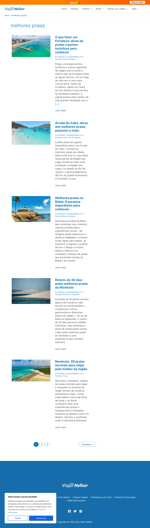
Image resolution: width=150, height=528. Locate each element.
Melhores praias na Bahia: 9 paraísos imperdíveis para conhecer (69, 203)
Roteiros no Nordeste (71, 294)
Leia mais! (60, 110)
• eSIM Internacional (75, 500)
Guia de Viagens (69, 59)
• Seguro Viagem (80, 497)
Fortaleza (58, 59)
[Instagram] (80, 511)
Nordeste (58, 294)
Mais (134, 9)
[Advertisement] (124, 66)
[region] (30, 508)
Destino (86, 9)
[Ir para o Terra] (75, 2)
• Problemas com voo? (100, 497)
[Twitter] (75, 511)
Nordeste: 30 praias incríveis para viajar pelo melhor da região (71, 365)
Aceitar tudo (41, 518)
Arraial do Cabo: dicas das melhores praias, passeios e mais (71, 126)
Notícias (74, 9)
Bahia (57, 216)
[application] (91, 9)
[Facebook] (69, 511)
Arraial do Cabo (61, 137)
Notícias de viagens (67, 216)
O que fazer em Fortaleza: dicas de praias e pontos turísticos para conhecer (69, 44)
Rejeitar (18, 518)
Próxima (87, 444)
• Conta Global (63, 497)
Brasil (98, 9)
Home (64, 9)
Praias (65, 376)
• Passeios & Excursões (124, 497)
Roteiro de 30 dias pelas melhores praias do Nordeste (71, 283)
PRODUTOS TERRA (137, 2)
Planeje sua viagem (116, 9)
